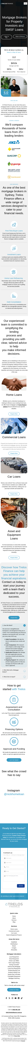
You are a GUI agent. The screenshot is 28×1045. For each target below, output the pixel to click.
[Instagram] (12, 998)
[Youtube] (15, 998)
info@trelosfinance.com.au (14, 1012)
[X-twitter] (9, 998)
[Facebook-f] (6, 998)
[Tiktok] (21, 998)
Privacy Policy (17, 1035)
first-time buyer (22, 110)
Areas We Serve (14, 939)
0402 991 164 (16, 1009)
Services (14, 926)
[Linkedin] (18, 998)
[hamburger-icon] (25, 3)
